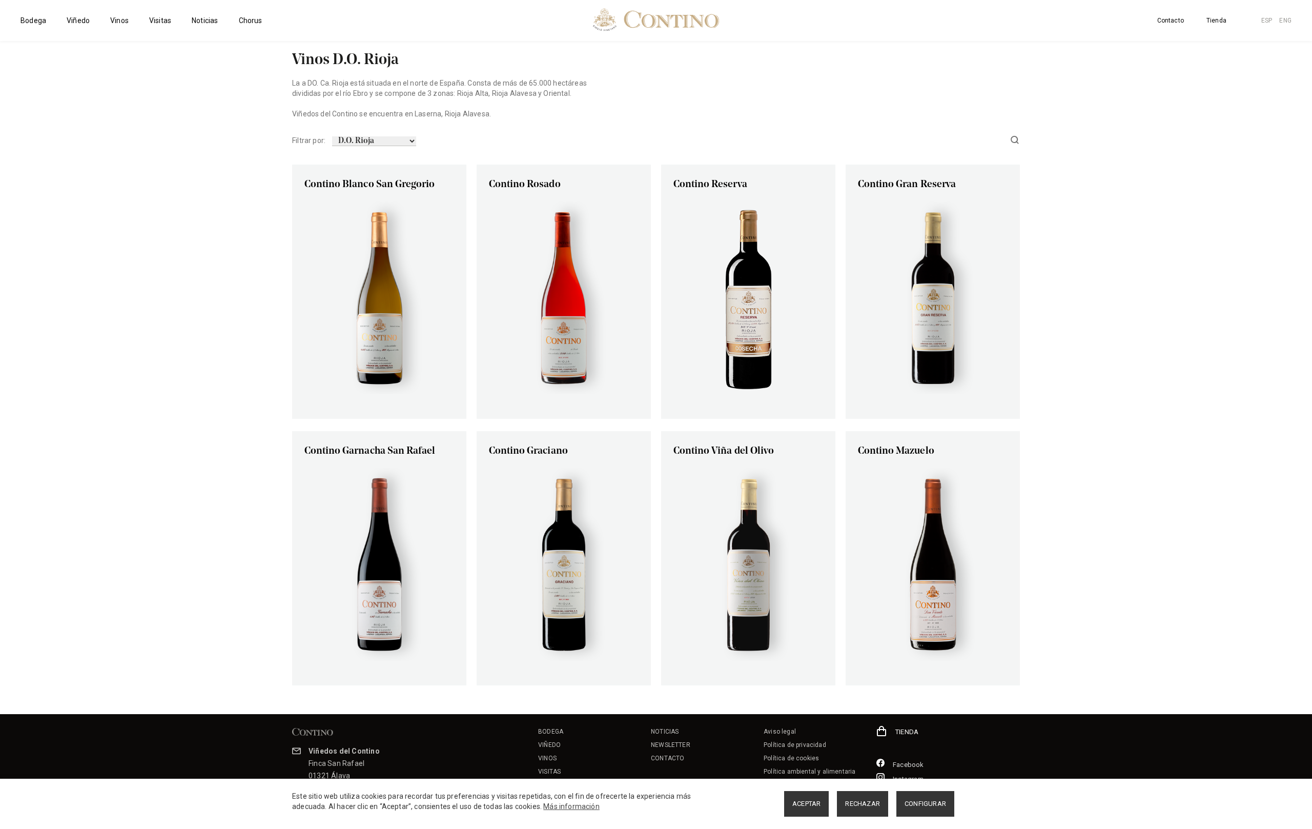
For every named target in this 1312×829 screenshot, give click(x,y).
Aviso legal (780, 731)
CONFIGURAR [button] (925, 803)
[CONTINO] (656, 19)
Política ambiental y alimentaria (809, 771)
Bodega (33, 20)
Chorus (250, 20)
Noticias (205, 20)
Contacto (1170, 20)
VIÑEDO (549, 745)
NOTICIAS (665, 731)
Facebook (908, 765)
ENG (1285, 20)
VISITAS (549, 771)
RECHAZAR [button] (862, 803)
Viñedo (78, 20)
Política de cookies (791, 758)
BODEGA (550, 731)
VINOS (547, 758)
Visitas (160, 20)
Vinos (119, 20)
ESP (1267, 20)
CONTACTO (667, 758)
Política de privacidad (795, 745)
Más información (571, 806)
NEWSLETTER (670, 745)
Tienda (1216, 20)
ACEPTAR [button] (806, 803)
